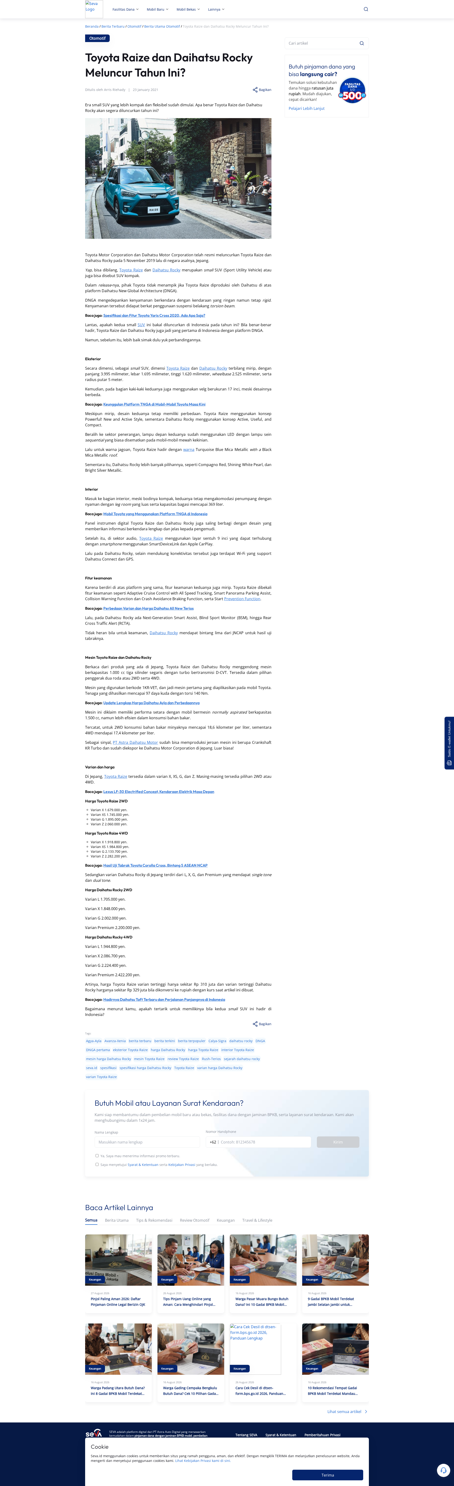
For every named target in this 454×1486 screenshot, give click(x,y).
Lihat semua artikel (344, 1411)
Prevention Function (242, 598)
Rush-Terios (211, 1059)
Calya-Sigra (217, 1041)
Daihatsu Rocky (166, 270)
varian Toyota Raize (101, 1077)
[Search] (362, 43)
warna (188, 449)
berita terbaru (140, 1041)
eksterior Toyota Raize (130, 1050)
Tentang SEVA (246, 1435)
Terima (328, 1475)
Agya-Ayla (93, 1041)
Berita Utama (117, 1220)
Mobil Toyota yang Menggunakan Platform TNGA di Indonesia (155, 513)
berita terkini (164, 1041)
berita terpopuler (191, 1041)
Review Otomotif (194, 1220)
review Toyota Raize (183, 1059)
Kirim (338, 1142)
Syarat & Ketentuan (143, 1164)
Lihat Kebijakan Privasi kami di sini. (203, 1460)
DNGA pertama (98, 1050)
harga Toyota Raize (203, 1050)
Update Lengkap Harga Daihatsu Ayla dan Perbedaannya (151, 702)
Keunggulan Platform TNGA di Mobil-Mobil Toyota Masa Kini (154, 404)
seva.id (91, 1068)
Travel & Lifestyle (257, 1220)
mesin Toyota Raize (149, 1059)
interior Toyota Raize (237, 1050)
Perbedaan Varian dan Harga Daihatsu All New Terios (148, 608)
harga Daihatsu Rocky (168, 1050)
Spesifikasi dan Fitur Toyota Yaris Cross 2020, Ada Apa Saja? (154, 315)
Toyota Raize (131, 270)
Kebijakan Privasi (181, 1164)
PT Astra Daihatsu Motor (135, 742)
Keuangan (226, 1220)
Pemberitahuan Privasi (322, 1435)
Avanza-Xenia (115, 1041)
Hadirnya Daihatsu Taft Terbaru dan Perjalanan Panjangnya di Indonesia (164, 999)
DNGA (260, 1041)
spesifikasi (108, 1068)
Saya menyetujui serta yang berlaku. (159, 1164)
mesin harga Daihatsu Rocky (108, 1059)
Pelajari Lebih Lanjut (307, 108)
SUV (141, 324)
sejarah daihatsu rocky (242, 1059)
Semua (91, 1220)
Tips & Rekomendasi (154, 1220)
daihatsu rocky (241, 1041)
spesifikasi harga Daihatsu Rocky (145, 1068)
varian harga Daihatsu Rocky (219, 1068)
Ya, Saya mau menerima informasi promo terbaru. (140, 1156)
